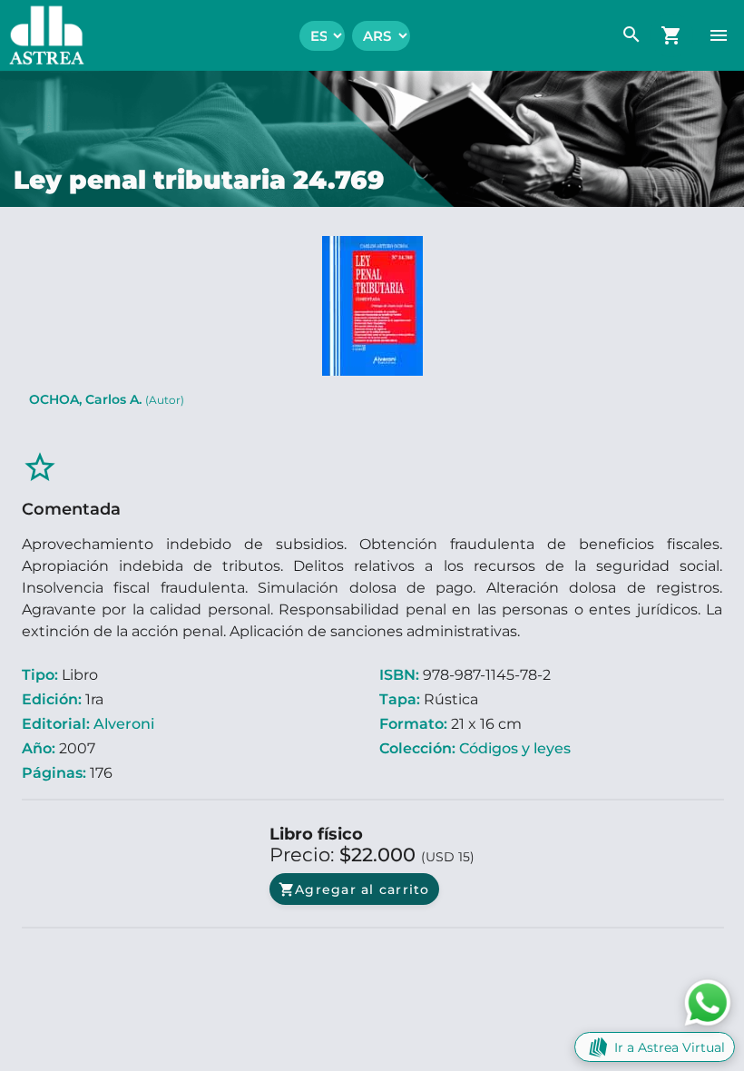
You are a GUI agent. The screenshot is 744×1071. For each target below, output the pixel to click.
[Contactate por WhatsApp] (707, 1001)
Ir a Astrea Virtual (669, 1047)
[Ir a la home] (42, 35)
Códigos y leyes (515, 748)
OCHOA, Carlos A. (106, 399)
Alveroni (123, 723)
